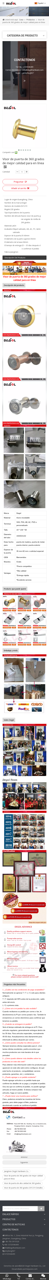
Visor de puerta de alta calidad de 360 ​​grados (22, 1183)
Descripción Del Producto (15, 257)
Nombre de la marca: (13, 203)
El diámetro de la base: (13, 242)
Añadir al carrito (18, 188)
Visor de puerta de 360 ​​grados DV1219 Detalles (23, 1188)
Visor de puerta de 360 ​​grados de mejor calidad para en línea (23, 1177)
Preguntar (18, 181)
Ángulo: (7, 209)
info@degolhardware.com (14, 1248)
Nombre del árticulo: (12, 216)
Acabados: (8, 229)
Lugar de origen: (11, 199)
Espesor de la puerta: (12, 235)
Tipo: (6, 212)
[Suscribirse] (41, 1208)
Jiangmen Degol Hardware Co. (16, 1171)
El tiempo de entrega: (13, 245)
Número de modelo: (12, 206)
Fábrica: (7, 252)
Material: (7, 225)
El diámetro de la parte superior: (17, 239)
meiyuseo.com (31, 1269)
